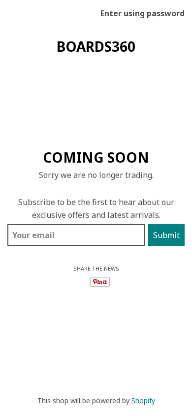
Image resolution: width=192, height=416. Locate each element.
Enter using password (142, 13)
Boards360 (96, 46)
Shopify (143, 400)
